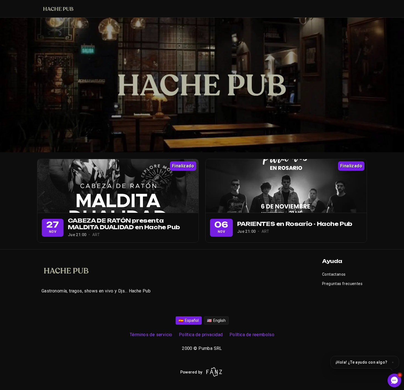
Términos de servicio (151, 334)
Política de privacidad (201, 334)
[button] (364, 362)
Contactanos (333, 274)
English (216, 320)
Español (189, 320)
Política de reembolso (251, 334)
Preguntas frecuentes (342, 283)
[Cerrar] (392, 362)
